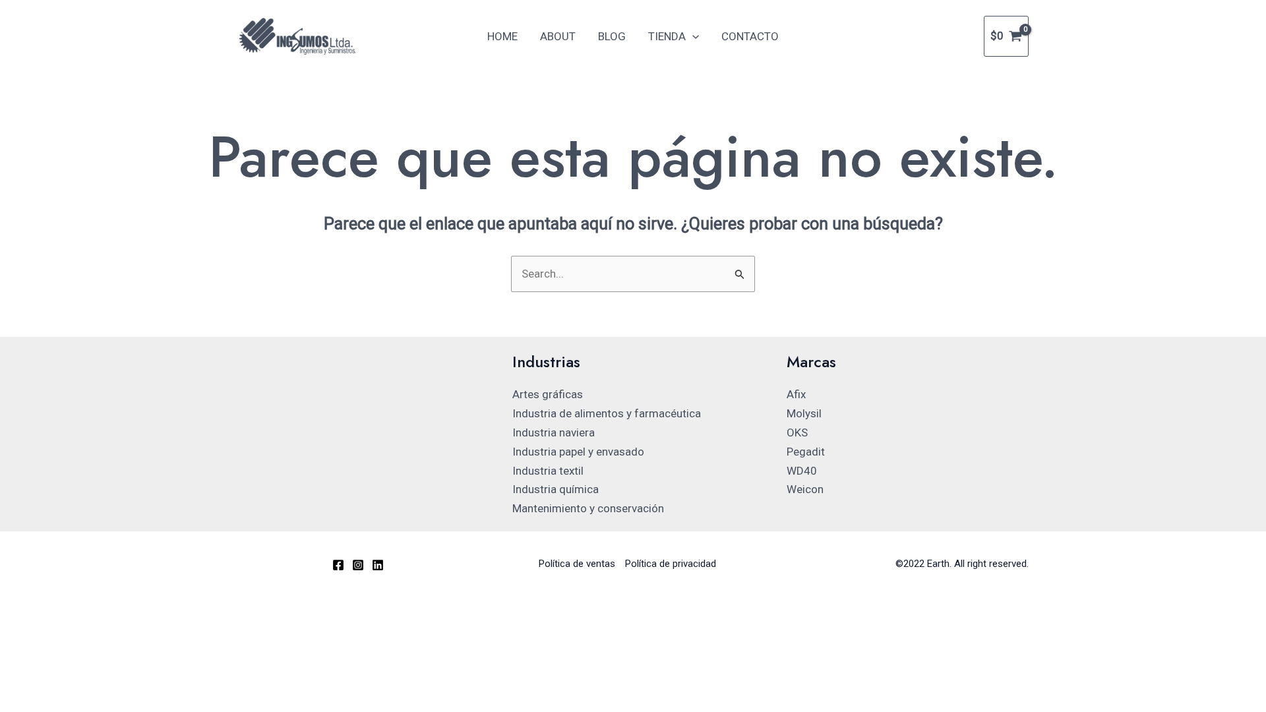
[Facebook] (338, 565)
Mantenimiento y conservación (588, 508)
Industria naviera (553, 432)
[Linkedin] (378, 565)
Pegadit (806, 451)
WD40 (802, 470)
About (558, 36)
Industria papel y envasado (578, 451)
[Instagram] (358, 565)
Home (502, 36)
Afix (796, 394)
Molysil (804, 413)
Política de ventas (577, 564)
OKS (797, 432)
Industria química (555, 489)
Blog (612, 36)
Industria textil (548, 470)
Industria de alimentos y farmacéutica (606, 413)
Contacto (750, 36)
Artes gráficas (547, 394)
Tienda (667, 36)
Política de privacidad (670, 564)
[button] (692, 36)
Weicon (805, 489)
